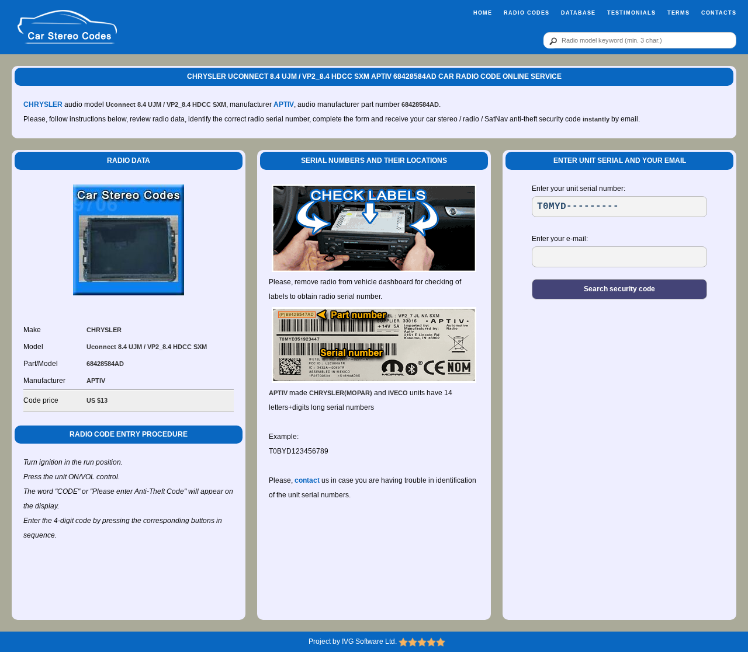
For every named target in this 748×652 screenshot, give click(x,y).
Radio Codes (526, 13)
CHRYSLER (43, 104)
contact (307, 480)
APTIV (283, 104)
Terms (678, 13)
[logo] (67, 27)
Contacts (718, 13)
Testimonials (631, 13)
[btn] (551, 40)
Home (482, 13)
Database (578, 13)
